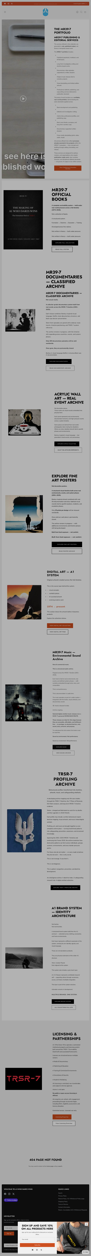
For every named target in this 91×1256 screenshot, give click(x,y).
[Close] (86, 1224)
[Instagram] (37, 1249)
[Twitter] (41, 1249)
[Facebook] (32, 1249)
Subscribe (37, 1245)
